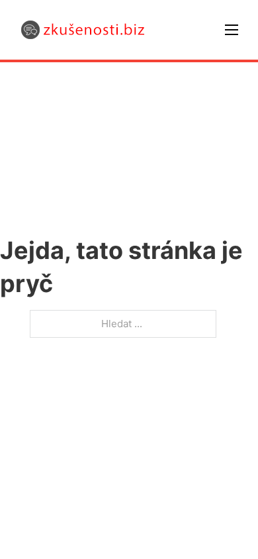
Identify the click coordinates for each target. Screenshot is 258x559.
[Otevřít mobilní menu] (231, 30)
